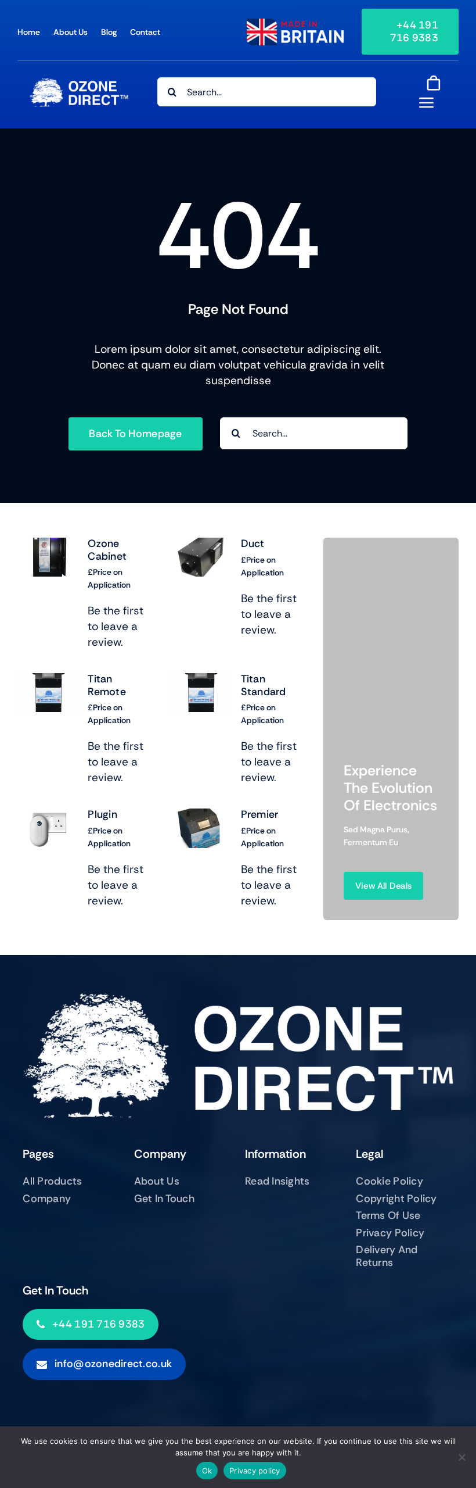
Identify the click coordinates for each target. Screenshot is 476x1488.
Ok (207, 1470)
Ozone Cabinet (107, 549)
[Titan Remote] (48, 681)
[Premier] (201, 816)
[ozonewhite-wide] (78, 83)
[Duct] (201, 545)
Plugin (102, 814)
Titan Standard (263, 685)
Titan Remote (107, 685)
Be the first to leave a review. (115, 626)
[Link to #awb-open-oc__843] (426, 102)
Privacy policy (254, 1470)
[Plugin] (48, 816)
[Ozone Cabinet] (48, 545)
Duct (253, 543)
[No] (461, 1457)
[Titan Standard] (201, 681)
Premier (260, 814)
